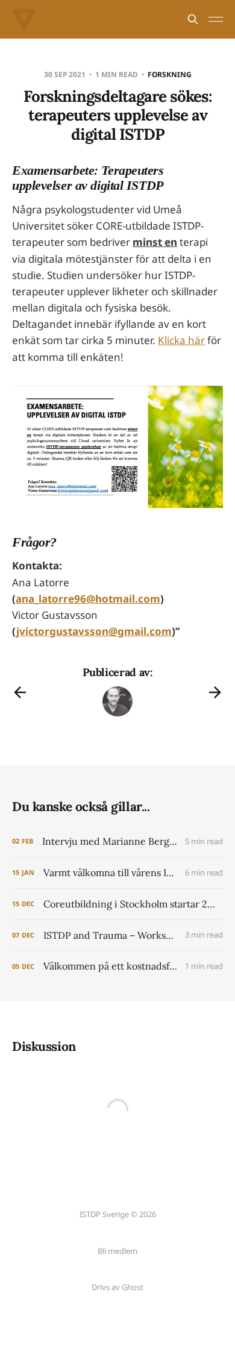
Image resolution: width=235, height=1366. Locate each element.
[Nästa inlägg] (215, 692)
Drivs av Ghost (117, 1287)
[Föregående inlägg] (20, 692)
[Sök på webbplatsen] (193, 19)
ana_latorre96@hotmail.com (88, 599)
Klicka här (181, 340)
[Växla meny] (216, 19)
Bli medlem (117, 1250)
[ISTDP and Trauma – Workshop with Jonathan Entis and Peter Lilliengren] (117, 935)
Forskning (170, 74)
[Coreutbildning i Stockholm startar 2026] (117, 904)
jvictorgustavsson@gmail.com (94, 631)
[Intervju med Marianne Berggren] (117, 841)
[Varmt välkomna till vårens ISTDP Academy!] (117, 872)
